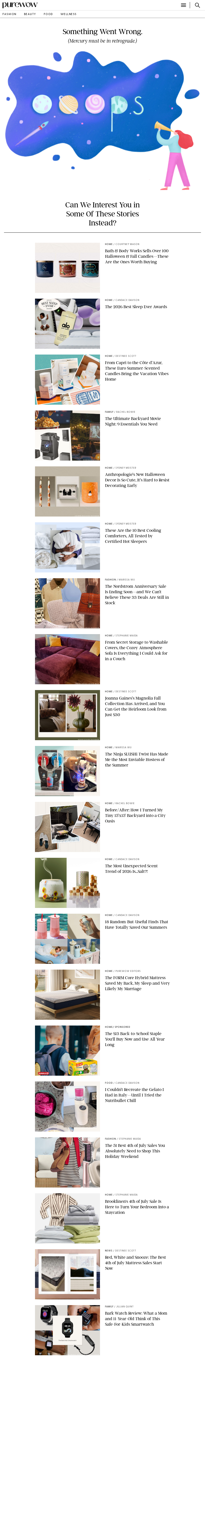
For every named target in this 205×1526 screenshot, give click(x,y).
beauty (30, 14)
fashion (9, 14)
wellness (68, 14)
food (48, 14)
